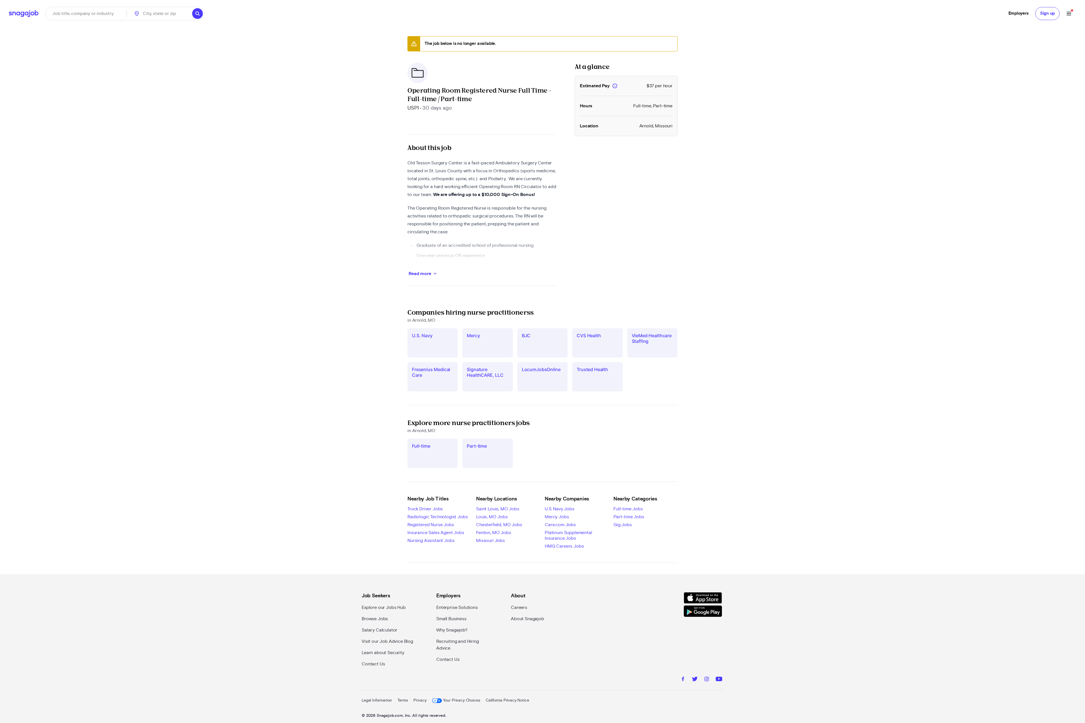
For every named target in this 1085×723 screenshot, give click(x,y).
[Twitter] (695, 680)
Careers (519, 607)
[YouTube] (719, 680)
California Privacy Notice (507, 700)
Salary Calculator (379, 630)
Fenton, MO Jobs (493, 532)
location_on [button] (137, 13)
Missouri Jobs (490, 540)
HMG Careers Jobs (564, 546)
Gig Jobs (622, 524)
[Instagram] (706, 680)
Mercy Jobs (557, 517)
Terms (403, 700)
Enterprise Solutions (457, 607)
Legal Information (377, 700)
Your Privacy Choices (461, 700)
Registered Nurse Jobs (430, 524)
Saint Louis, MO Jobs (497, 509)
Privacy (419, 700)
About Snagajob (527, 619)
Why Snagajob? (452, 630)
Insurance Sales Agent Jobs (435, 532)
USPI (413, 108)
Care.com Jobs (560, 524)
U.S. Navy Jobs (559, 509)
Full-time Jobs (628, 509)
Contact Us (373, 664)
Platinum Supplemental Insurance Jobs (568, 535)
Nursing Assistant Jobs (430, 540)
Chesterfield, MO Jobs (499, 524)
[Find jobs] (197, 13)
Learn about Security (383, 652)
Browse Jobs (375, 619)
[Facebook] (683, 680)
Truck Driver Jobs (425, 509)
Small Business (451, 619)
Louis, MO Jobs (492, 517)
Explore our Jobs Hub (384, 607)
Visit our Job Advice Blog (387, 641)
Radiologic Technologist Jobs (437, 517)
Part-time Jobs (628, 517)
